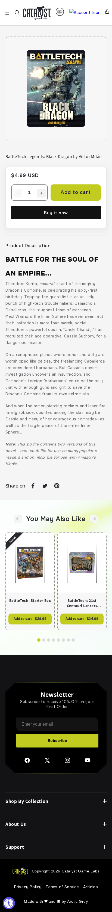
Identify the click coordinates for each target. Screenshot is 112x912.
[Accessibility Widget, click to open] (9, 903)
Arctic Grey (77, 901)
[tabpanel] (56, 88)
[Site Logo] (37, 12)
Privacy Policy (28, 886)
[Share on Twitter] (45, 486)
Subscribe (57, 740)
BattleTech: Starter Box (30, 600)
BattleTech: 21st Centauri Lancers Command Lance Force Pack (81, 603)
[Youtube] (87, 762)
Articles (90, 886)
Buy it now (56, 213)
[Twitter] (47, 762)
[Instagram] (67, 762)
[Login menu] (60, 12)
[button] (17, 13)
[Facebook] (27, 762)
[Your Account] (85, 12)
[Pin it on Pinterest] (57, 486)
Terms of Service (62, 886)
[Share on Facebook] (33, 486)
